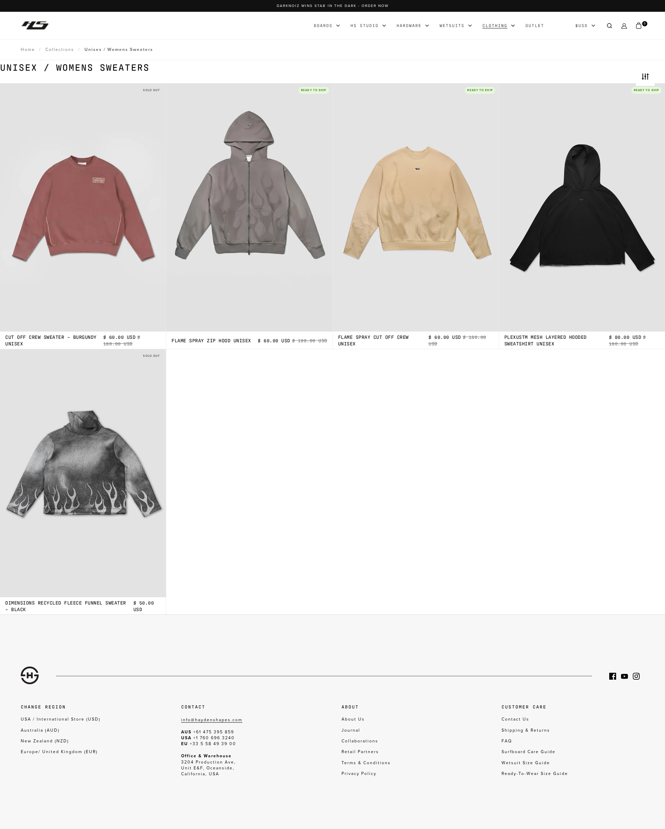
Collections (59, 49)
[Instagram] (639, 676)
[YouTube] (627, 676)
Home (28, 49)
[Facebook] (615, 676)
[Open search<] (609, 25)
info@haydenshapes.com (211, 719)
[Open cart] (638, 26)
